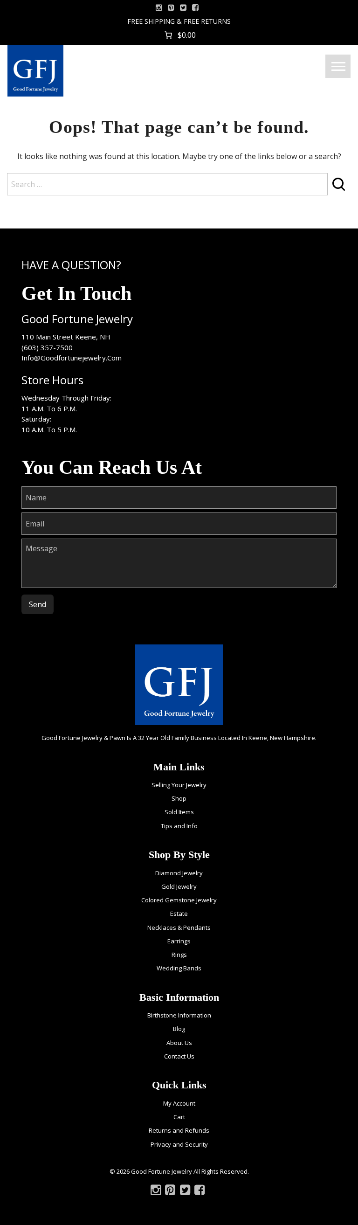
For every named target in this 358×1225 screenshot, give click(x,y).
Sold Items (179, 812)
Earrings (179, 941)
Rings (179, 954)
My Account (179, 1103)
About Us (179, 1042)
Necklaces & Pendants (179, 927)
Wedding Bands (179, 968)
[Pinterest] (170, 1192)
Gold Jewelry (179, 886)
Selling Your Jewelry (179, 785)
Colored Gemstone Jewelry (179, 900)
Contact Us (179, 1056)
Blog (179, 1028)
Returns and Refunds (179, 1130)
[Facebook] (195, 7)
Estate (179, 913)
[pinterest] (171, 7)
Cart (179, 1117)
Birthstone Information (179, 1015)
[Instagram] (159, 7)
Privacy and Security (179, 1144)
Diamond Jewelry (179, 873)
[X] (183, 7)
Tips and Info (179, 826)
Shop (179, 798)
